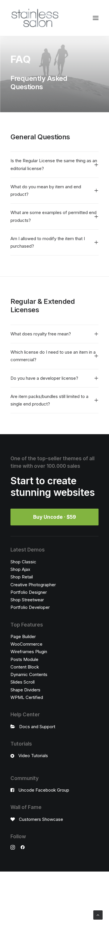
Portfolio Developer (30, 607)
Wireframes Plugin (28, 651)
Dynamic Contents (28, 674)
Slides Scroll (22, 682)
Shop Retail (21, 577)
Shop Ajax (20, 569)
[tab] (54, 165)
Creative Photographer (33, 584)
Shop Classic (23, 562)
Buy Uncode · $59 (54, 517)
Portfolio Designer (28, 592)
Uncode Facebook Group (43, 790)
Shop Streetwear (27, 599)
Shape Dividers (25, 690)
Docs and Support (37, 726)
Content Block (24, 667)
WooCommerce (26, 644)
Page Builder (23, 636)
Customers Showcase (41, 819)
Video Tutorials (33, 755)
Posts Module (24, 659)
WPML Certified (26, 697)
